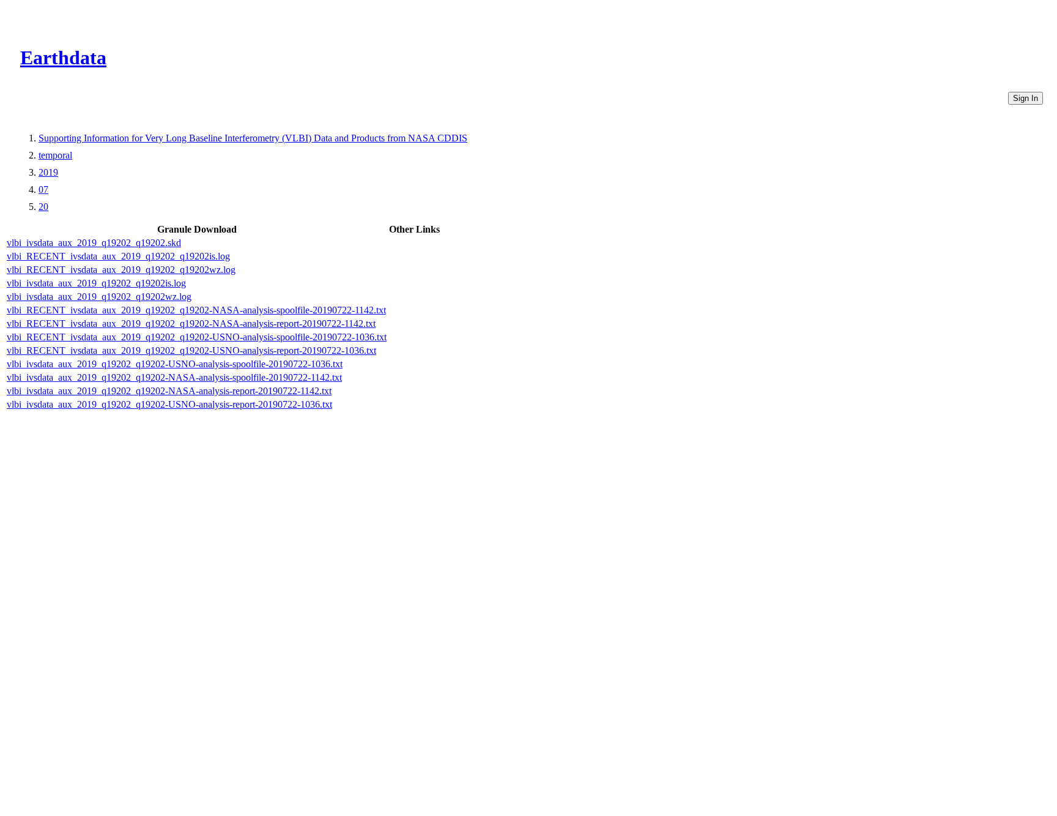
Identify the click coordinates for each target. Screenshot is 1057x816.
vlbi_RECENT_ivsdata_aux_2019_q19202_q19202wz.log (121, 269)
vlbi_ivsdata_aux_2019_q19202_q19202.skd (94, 243)
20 (43, 206)
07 (43, 189)
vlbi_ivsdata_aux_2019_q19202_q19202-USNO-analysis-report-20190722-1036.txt (169, 404)
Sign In (1025, 98)
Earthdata (63, 58)
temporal (55, 155)
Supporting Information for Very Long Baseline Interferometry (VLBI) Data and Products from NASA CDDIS (253, 138)
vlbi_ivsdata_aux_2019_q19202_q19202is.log (96, 283)
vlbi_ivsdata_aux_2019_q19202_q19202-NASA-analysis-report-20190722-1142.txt (169, 391)
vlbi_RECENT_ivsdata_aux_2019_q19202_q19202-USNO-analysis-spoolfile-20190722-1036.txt (197, 337)
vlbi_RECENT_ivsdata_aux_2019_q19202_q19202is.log (118, 256)
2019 (48, 172)
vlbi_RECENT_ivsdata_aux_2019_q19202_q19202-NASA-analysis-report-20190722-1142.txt (191, 323)
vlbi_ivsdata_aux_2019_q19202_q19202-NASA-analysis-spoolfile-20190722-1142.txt (174, 377)
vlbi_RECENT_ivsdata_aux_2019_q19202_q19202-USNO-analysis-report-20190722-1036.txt (191, 350)
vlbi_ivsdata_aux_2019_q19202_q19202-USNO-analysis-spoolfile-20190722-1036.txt (175, 364)
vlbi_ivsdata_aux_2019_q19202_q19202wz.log (99, 296)
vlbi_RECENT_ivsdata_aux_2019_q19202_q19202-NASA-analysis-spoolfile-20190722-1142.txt (196, 310)
